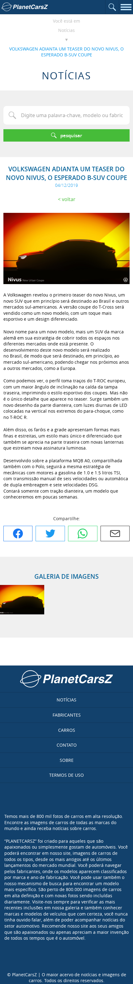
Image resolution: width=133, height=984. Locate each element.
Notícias (66, 30)
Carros (66, 730)
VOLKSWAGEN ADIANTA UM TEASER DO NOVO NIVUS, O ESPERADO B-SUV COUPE (66, 52)
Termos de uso (66, 775)
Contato (67, 745)
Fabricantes (67, 715)
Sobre (67, 760)
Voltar (68, 199)
